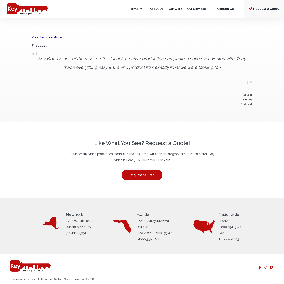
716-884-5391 (76, 233)
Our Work (175, 9)
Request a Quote (266, 9)
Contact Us (225, 9)
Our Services (196, 9)
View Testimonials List (48, 37)
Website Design (72, 279)
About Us (156, 9)
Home (134, 9)
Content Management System (46, 279)
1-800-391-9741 (148, 239)
